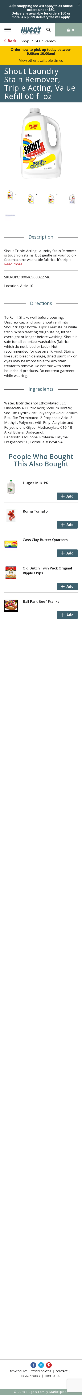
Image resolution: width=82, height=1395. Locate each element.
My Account (18, 1371)
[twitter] (41, 1365)
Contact (61, 1371)
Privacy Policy (30, 1376)
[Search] (48, 27)
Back (11, 40)
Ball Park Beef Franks (41, 601)
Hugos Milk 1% (36, 482)
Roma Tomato (35, 511)
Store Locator (41, 1371)
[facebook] (33, 1365)
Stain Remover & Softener (57, 41)
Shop (25, 41)
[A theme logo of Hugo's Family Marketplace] (31, 29)
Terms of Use (53, 1376)
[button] (10, 195)
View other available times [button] (41, 60)
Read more (13, 264)
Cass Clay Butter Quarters (45, 539)
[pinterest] (49, 1365)
